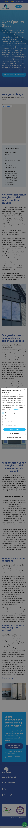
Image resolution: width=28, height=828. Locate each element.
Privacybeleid (15, 409)
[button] (14, 437)
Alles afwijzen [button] (14, 433)
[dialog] (14, 414)
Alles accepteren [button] (15, 429)
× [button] (24, 389)
